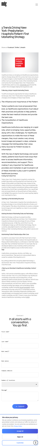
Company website (7, 370)
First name (5, 332)
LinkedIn (22, 47)
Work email (5, 351)
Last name (5, 341)
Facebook (11, 47)
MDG (3, 270)
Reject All (20, 437)
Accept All (20, 431)
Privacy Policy (18, 426)
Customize (20, 443)
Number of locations (8, 380)
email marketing (25, 287)
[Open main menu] (36, 5)
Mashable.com (24, 85)
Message (4, 390)
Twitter (17, 47)
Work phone (5, 361)
